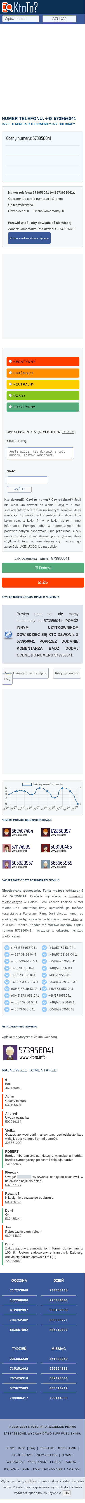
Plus (5, 925)
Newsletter (47, 1455)
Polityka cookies (48, 1468)
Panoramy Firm (34, 913)
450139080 (13, 1088)
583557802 (19, 1330)
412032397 (19, 1310)
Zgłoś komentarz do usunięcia (25, 673)
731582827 (13, 1164)
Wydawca (15, 1462)
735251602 (19, 1368)
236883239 (19, 1359)
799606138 (59, 1290)
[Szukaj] (21, 18)
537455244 (13, 1218)
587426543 (59, 1378)
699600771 (59, 1320)
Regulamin (67, 1448)
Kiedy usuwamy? (66, 673)
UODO (32, 546)
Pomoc (70, 1462)
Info (22, 1448)
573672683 (19, 1388)
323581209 (13, 1142)
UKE (22, 546)
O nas (66, 1455)
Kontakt (74, 1468)
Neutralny (23, 384)
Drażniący (23, 373)
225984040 (59, 1300)
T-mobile (21, 925)
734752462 (19, 1320)
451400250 (59, 1359)
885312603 (59, 1330)
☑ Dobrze (43, 568)
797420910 (19, 1378)
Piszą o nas (36, 1462)
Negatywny (24, 362)
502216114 (13, 1121)
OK (67, 1493)
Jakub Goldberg (45, 1037)
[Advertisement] (42, 68)
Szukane (47, 1448)
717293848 (19, 1290)
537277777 (13, 1185)
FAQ (7, 679)
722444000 (59, 1398)
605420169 (13, 1202)
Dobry (19, 396)
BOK (26, 1468)
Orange (76, 919)
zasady (68, 432)
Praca (55, 1462)
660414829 (13, 1235)
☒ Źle (43, 582)
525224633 (59, 1368)
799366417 (19, 1398)
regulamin (16, 441)
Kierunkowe (22, 1455)
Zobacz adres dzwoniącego (29, 238)
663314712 (59, 1388)
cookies (30, 1481)
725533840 (13, 1261)
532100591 (13, 1105)
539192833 (59, 1310)
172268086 (19, 1300)
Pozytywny (24, 407)
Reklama (11, 1468)
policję (52, 546)
